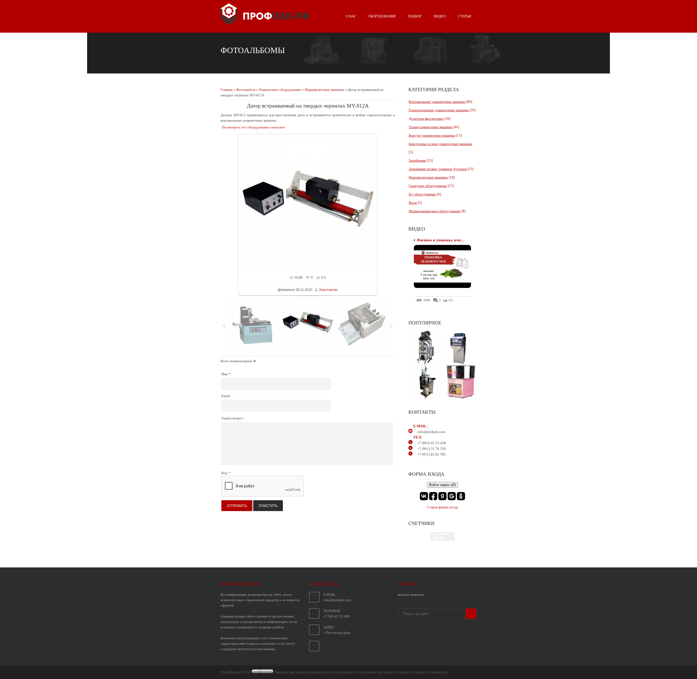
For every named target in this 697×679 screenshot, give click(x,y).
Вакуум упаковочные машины (432, 135)
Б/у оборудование (422, 194)
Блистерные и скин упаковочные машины (440, 144)
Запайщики (417, 160)
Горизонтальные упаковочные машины (439, 110)
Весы (413, 203)
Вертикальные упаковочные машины (437, 102)
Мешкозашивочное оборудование (435, 211)
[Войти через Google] (452, 496)
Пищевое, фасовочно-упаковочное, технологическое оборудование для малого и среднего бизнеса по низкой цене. (361, 672)
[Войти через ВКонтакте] (424, 496)
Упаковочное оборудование (280, 90)
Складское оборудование (428, 186)
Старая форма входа (442, 507)
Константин (328, 290)
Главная (227, 90)
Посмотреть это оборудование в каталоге (253, 127)
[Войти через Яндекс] (442, 496)
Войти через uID (442, 485)
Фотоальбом (245, 90)
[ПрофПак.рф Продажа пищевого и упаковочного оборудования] (265, 21)
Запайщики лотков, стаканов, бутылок (438, 169)
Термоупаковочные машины (430, 127)
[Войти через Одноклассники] (461, 496)
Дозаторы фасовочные (426, 118)
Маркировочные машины (324, 90)
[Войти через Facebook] (433, 496)
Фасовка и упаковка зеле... (440, 240)
